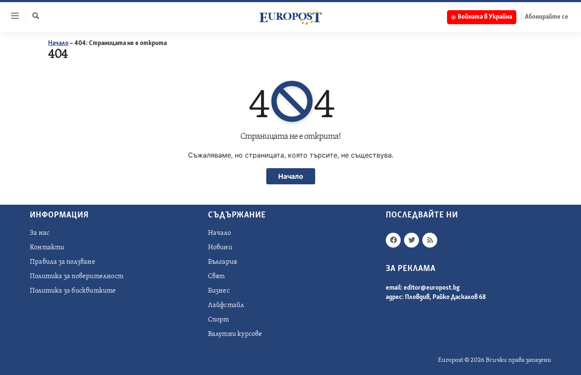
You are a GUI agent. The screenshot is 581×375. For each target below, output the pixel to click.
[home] (290, 17)
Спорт (218, 319)
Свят (216, 276)
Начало (58, 43)
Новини (220, 247)
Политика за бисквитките (73, 291)
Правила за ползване (62, 262)
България (222, 262)
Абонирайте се (546, 17)
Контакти (47, 247)
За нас (39, 233)
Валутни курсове (235, 334)
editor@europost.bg (432, 288)
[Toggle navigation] (11, 15)
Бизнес (219, 291)
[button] (35, 15)
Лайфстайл (226, 305)
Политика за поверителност (76, 276)
